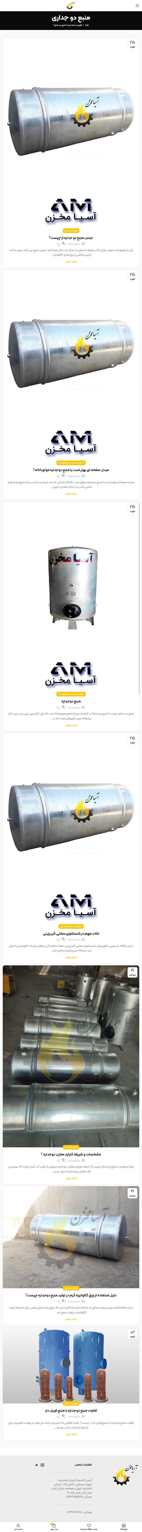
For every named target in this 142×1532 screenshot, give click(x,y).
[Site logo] (71, 5)
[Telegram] (36, 1466)
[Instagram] (42, 1466)
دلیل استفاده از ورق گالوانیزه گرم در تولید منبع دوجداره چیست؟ (71, 1295)
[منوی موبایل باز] (137, 5)
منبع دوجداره (71, 701)
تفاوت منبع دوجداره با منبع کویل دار (71, 1410)
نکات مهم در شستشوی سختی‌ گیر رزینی (71, 934)
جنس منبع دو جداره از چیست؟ (71, 238)
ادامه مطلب (71, 262)
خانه (87, 25)
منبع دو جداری (71, 230)
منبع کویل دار (64, 462)
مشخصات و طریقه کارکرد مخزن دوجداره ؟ (71, 1154)
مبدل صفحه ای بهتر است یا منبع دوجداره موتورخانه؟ (71, 470)
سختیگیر (78, 926)
